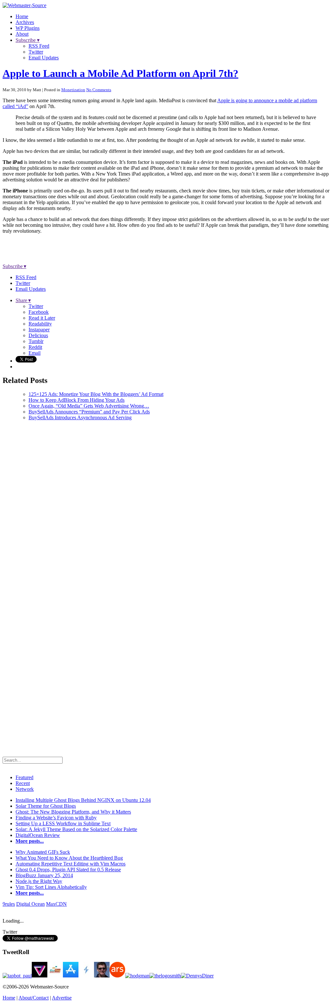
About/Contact (33, 997)
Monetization (73, 89)
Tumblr (36, 341)
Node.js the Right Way (39, 881)
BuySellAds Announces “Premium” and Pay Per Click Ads (89, 411)
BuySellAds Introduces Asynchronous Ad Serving (80, 417)
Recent (23, 783)
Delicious (38, 335)
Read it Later (42, 318)
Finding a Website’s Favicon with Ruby (56, 817)
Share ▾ (23, 300)
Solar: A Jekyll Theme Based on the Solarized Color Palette (76, 829)
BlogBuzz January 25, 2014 (44, 875)
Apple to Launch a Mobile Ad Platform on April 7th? (120, 73)
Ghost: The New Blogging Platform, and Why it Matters (73, 812)
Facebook (39, 312)
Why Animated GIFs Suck (43, 852)
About (22, 34)
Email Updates (44, 57)
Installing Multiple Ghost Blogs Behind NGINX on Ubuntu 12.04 (83, 800)
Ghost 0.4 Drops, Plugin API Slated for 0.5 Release (68, 869)
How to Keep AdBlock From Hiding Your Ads (76, 400)
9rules (9, 904)
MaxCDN (56, 904)
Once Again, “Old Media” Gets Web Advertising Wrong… (89, 406)
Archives (25, 22)
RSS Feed (39, 46)
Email (35, 353)
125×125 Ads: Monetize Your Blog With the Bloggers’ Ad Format (96, 394)
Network (25, 789)
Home (22, 16)
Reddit (35, 347)
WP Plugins (28, 28)
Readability (40, 323)
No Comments (98, 89)
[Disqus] (166, 507)
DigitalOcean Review (38, 835)
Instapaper (39, 329)
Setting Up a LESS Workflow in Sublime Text (63, 823)
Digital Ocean (30, 904)
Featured (24, 777)
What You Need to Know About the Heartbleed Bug (69, 858)
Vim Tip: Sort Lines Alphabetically (51, 887)
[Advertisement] (82, 249)
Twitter (36, 52)
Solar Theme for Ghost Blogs (46, 806)
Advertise (62, 997)
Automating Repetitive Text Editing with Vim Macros (70, 863)
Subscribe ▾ (28, 40)
